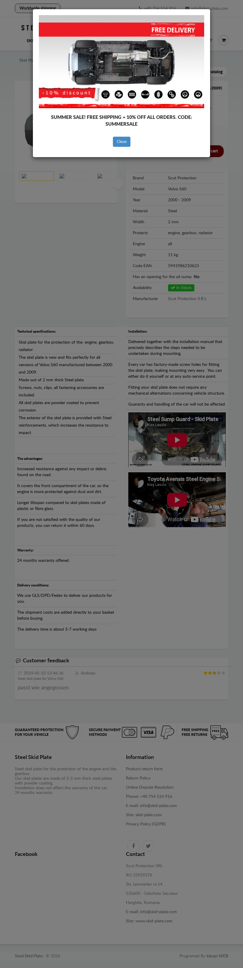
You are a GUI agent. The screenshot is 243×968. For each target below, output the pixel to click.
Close (122, 142)
